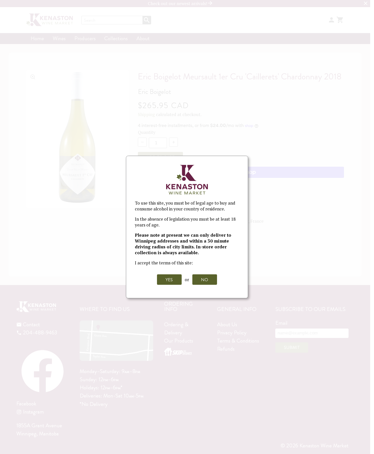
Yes (169, 280)
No (204, 280)
